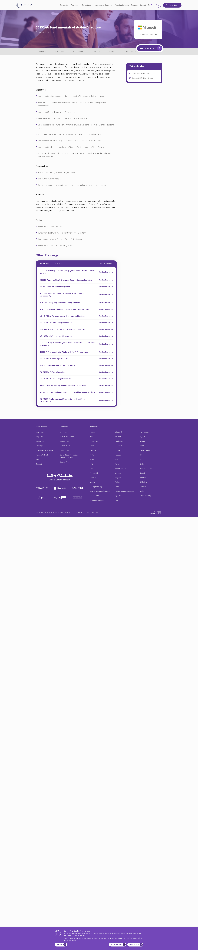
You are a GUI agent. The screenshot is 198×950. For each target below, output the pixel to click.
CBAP (92, 446)
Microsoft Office (146, 468)
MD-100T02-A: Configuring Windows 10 (56, 323)
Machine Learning (97, 500)
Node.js (143, 473)
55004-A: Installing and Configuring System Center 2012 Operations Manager (67, 272)
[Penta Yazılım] (160, 512)
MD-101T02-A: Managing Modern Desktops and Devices (62, 316)
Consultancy (86, 5)
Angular (118, 478)
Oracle (92, 432)
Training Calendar (122, 5)
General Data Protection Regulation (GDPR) (69, 456)
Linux (92, 468)
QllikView (143, 482)
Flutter (92, 455)
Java (91, 437)
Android (143, 491)
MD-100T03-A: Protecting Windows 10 (55, 379)
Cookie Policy (65, 462)
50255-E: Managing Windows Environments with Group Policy (65, 309)
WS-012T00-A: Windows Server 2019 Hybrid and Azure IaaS (63, 329)
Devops (93, 450)
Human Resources (67, 437)
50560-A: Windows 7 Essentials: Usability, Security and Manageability (62, 295)
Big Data (118, 496)
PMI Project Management (124, 491)
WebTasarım (154, 512)
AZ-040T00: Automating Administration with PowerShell (63, 385)
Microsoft (42, 32)
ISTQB (142, 459)
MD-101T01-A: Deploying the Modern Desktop (58, 365)
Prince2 (143, 478)
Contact (143, 5)
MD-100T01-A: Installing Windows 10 (54, 359)
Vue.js (92, 482)
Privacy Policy (65, 450)
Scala (117, 487)
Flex (116, 500)
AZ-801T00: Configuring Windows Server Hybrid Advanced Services (67, 392)
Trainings (74, 5)
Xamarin (143, 487)
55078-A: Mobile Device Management (55, 287)
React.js (93, 478)
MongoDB (94, 473)
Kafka (117, 464)
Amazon (118, 437)
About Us (63, 432)
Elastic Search (145, 450)
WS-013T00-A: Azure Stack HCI (52, 372)
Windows (51, 32)
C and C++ (94, 441)
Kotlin (142, 464)
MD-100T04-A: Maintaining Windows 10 (56, 336)
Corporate (64, 5)
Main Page (40, 432)
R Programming (96, 487)
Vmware (118, 473)
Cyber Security (145, 496)
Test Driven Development (100, 491)
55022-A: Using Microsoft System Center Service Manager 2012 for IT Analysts (67, 344)
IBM (116, 459)
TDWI (92, 459)
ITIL (91, 464)
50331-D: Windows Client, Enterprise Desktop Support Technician (66, 280)
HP (141, 455)
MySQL (142, 437)
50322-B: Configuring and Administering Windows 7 (61, 302)
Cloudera (118, 446)
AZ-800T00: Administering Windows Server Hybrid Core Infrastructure (62, 400)
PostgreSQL (144, 432)
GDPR (97, 512)
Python (117, 482)
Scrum (142, 441)
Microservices (120, 468)
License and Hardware (103, 5)
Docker (117, 450)
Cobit (142, 446)
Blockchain (119, 441)
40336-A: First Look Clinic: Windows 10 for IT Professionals (64, 352)
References (64, 441)
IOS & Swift (94, 496)
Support (134, 5)
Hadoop (118, 455)
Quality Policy (65, 446)
